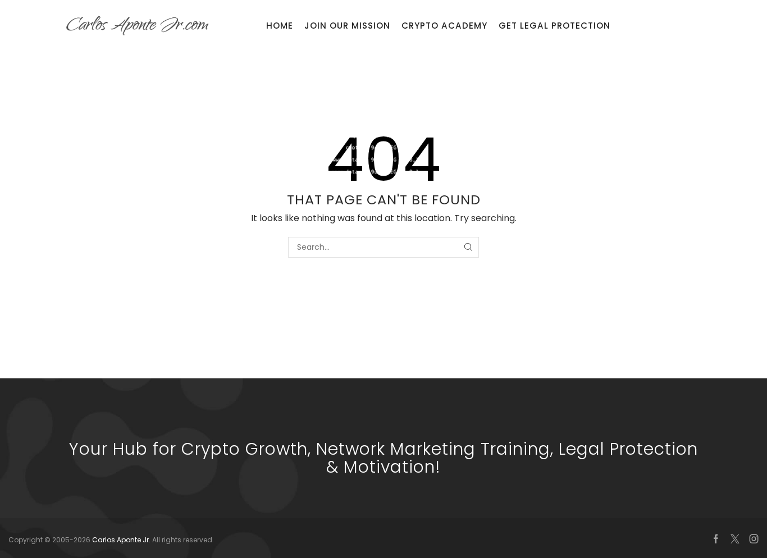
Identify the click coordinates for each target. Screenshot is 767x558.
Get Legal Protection (554, 25)
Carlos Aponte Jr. (122, 540)
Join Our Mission (347, 25)
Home (279, 25)
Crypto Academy (444, 25)
